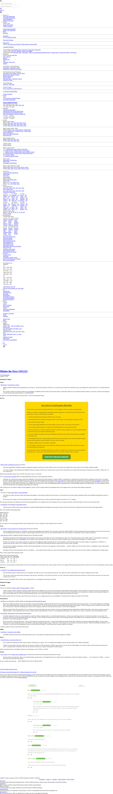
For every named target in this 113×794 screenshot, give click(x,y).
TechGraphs (31, 49)
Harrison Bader (25, 588)
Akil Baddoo (4, 504)
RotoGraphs (6, 43)
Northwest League (30, 152)
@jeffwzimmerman (22, 677)
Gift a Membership (7, 19)
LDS (19, 167)
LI (17, 334)
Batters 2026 (6, 179)
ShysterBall (29, 51)
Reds (13, 209)
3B (15, 212)
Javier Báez (97, 480)
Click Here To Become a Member (56, 457)
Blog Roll (5, 33)
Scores (4, 315)
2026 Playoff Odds (7, 111)
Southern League (18, 150)
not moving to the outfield (14, 632)
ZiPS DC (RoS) (21, 73)
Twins (13, 199)
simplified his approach (13, 464)
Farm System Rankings (8, 260)
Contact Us (48, 779)
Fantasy (24, 51)
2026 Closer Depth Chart (9, 236)
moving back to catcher (13, 385)
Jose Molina (31, 391)
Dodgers (22, 205)
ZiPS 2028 (11, 84)
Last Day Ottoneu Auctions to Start (8, 669)
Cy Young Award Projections (10, 91)
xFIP (6, 328)
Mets (4, 206)
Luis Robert (4, 570)
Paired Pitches (6, 295)
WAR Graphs (6, 174)
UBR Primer (9, 334)
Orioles (5, 196)
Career (24, 122)
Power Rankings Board (8, 298)
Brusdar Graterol (7, 539)
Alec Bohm (3, 632)
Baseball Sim (6, 291)
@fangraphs (42, 779)
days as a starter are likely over (13, 640)
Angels (22, 195)
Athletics (22, 198)
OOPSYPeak (6, 69)
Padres (21, 208)
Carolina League (18, 153)
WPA (14, 334)
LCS (15, 167)
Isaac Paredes (14, 492)
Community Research (8, 47)
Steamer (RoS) (6, 74)
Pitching (9, 145)
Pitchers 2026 (13, 179)
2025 (4, 105)
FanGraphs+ (38, 49)
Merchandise (6, 310)
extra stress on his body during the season (36, 601)
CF (19, 212)
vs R (11, 182)
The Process (28, 674)
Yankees (5, 200)
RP (10, 213)
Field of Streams (25, 44)
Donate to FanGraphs (8, 20)
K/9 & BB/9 (15, 328)
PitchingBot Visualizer (8, 296)
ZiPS (4, 56)
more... (22, 326)
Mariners (22, 199)
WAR (4, 334)
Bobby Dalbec (4, 464)
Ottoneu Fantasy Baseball (9, 29)
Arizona (8, 154)
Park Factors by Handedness (10, 339)
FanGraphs (5, 36)
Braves (5, 203)
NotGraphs (24, 49)
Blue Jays (5, 195)
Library (5, 303)
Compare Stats (27, 129)
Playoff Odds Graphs (18, 111)
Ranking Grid (10, 129)
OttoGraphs (73, 52)
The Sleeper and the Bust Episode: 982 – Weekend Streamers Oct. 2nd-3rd (18, 672)
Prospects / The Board (8, 313)
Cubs (13, 206)
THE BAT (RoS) (7, 79)
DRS (11, 331)
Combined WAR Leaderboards (10, 172)
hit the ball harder (23, 492)
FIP (4, 328)
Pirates (13, 208)
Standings (5, 316)
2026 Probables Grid (8, 243)
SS (13, 212)
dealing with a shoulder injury (19, 654)
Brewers (14, 203)
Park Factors (6, 306)
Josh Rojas (3, 601)
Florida (12, 154)
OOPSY (5, 63)
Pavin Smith (4, 613)
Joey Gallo (60, 480)
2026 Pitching (13, 160)
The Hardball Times (16, 49)
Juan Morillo (23, 539)
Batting (5, 145)
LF (17, 212)
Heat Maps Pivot (7, 292)
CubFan (41, 727)
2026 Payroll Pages (7, 239)
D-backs (22, 203)
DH (24, 212)
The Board (5, 256)
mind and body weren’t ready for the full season (19, 613)
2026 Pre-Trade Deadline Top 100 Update (13, 288)
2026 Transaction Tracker (9, 241)
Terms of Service (62, 779)
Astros (21, 196)
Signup (5, 30)
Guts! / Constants (7, 305)
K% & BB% (17, 326)
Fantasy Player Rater (8, 24)
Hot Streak (5, 294)
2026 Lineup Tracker (8, 245)
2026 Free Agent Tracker (9, 249)
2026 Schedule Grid (8, 242)
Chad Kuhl (3, 640)
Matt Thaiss (3, 385)
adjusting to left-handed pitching (18, 504)
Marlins (5, 205)
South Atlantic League (19, 152)
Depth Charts (6, 59)
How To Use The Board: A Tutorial (11, 259)
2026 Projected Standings (9, 110)
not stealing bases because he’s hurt (16, 570)
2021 (16, 105)
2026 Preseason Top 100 (9, 286)
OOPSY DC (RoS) (7, 80)
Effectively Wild (12, 37)
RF (21, 212)
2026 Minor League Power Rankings (12, 246)
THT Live (13, 51)
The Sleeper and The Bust (14, 44)
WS (12, 167)
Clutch (19, 334)
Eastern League (9, 150)
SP (8, 213)
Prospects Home (7, 254)
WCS (22, 167)
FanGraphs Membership (9, 16)
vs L (8, 182)
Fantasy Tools (6, 319)
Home (14, 182)
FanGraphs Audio (17, 52)
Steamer (5, 58)
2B (11, 212)
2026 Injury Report (7, 238)
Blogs (4, 320)
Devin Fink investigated (10, 476)
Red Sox (5, 199)
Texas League (26, 150)
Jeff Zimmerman (6, 375)
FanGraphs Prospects (8, 40)
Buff (40, 703)
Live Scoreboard (7, 98)
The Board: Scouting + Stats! (10, 257)
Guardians (14, 195)
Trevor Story (4, 654)
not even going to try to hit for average (17, 528)
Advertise (54, 779)
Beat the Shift (33, 44)
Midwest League (9, 152)
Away (17, 182)
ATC (4, 61)
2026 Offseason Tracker (9, 250)
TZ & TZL (18, 331)
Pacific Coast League (22, 149)
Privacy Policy (70, 779)
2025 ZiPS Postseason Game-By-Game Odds (14, 114)
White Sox (14, 200)
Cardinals (14, 205)
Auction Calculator (7, 26)
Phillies (5, 209)
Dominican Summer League (11, 156)
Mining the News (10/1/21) (14, 371)
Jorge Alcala (4, 535)
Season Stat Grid (7, 135)
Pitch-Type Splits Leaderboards (10, 134)
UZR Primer (6, 331)
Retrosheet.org (3, 792)
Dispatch (19, 51)
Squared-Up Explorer (8, 299)
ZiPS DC (8, 56)
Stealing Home (55, 52)
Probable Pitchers (16, 98)
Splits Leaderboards (8, 132)
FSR (14, 331)
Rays (4, 198)
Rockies (22, 209)
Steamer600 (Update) (14, 67)
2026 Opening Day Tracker (9, 252)
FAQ (8, 30)
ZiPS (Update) (12, 73)
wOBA (5, 326)
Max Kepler (4, 528)
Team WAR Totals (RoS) (9, 192)
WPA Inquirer (6, 177)
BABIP (10, 328)
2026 (8, 122)
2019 (23, 105)
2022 (13, 105)
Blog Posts (12, 30)
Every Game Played (8, 88)
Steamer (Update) (15, 74)
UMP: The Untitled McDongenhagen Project (40, 52)
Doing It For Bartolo (65, 52)
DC (10, 195)
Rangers (22, 200)
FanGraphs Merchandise (9, 18)
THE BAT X (12, 62)
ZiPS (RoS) (6, 73)
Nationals (5, 208)
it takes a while (15, 588)
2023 (10, 105)
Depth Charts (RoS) (8, 76)
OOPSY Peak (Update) (16, 69)
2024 (7, 105)
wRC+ (9, 326)
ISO (12, 326)
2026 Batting (6, 160)
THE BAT (5, 62)
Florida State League (28, 153)
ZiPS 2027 (5, 84)
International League (11, 149)
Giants (21, 206)
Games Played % (17, 88)
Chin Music (25, 52)
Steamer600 (6, 67)
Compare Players (19, 129)
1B (9, 212)
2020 (19, 105)
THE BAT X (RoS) (17, 79)
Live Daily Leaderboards (9, 99)
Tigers (13, 198)
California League (9, 153)
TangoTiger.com (4, 789)
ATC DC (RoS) (7, 77)
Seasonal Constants (7, 337)
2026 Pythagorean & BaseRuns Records (13, 112)
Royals (13, 196)
